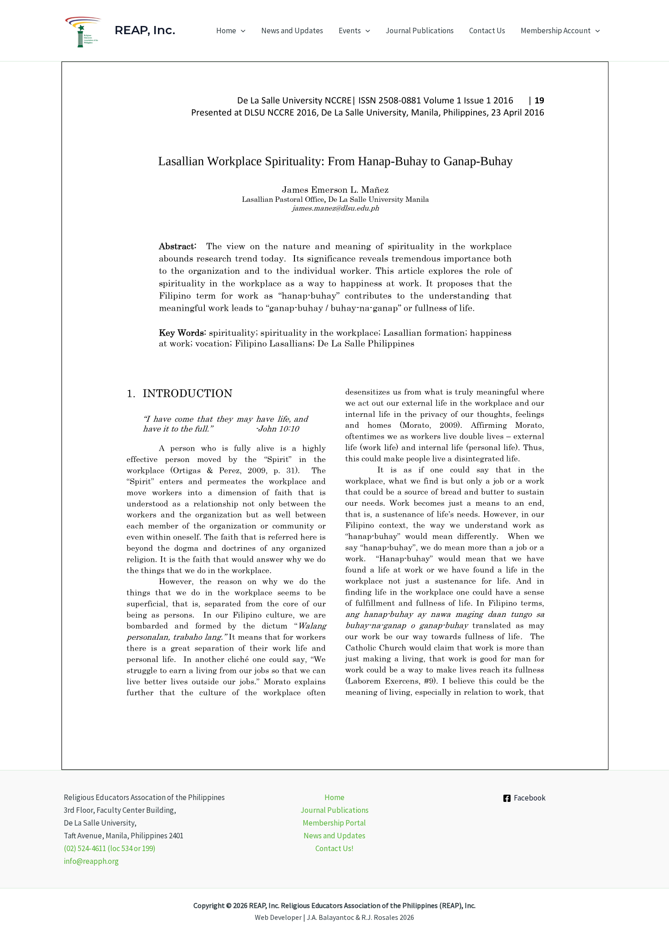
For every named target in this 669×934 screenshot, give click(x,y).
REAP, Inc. (145, 30)
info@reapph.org (91, 861)
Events (350, 31)
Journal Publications (419, 31)
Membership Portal (334, 823)
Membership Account (556, 31)
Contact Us (487, 31)
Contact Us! (334, 848)
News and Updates (292, 31)
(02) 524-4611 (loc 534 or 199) (110, 848)
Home (226, 31)
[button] (240, 30)
